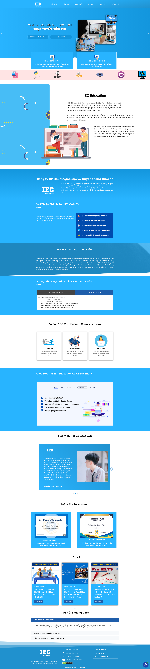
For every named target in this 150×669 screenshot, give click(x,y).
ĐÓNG (89, 352)
